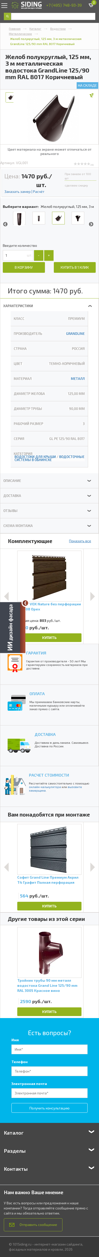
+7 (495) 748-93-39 (64, 5)
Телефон (19, 1062)
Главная (15, 28)
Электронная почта (29, 1083)
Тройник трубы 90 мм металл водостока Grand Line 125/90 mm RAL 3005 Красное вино (47, 985)
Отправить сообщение (38, 1224)
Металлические (20, 33)
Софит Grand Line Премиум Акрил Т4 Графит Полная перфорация (47, 879)
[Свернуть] (25, 603)
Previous (5, 224)
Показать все (80, 541)
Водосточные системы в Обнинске (49, 458)
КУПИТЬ (49, 637)
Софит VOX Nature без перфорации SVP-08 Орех (49, 606)
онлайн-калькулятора (45, 787)
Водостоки (58, 28)
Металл (78, 379)
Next (91, 224)
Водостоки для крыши (35, 457)
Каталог (35, 28)
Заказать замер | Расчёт (24, 191)
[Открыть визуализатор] (12, 628)
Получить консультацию (49, 1108)
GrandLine (75, 334)
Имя (15, 1040)
